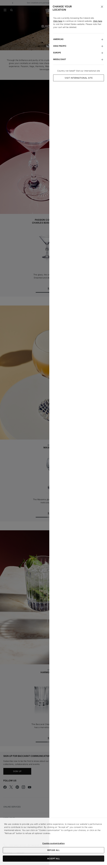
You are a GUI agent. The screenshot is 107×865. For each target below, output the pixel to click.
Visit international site (79, 78)
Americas (58, 39)
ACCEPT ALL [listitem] (53, 858)
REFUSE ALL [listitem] (53, 850)
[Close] (102, 6)
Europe (57, 52)
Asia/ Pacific (59, 46)
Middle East (59, 59)
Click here (57, 21)
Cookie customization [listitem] (53, 843)
